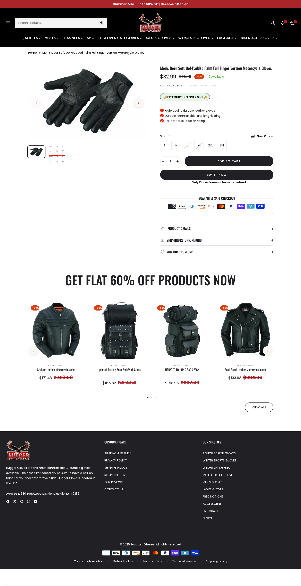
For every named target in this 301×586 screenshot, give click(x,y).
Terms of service (184, 561)
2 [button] (151, 397)
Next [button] (138, 102)
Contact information (89, 561)
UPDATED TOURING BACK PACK (182, 370)
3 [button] (155, 397)
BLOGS (207, 518)
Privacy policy (152, 561)
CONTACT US (113, 489)
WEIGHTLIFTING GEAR (217, 468)
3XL (222, 145)
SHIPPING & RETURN (117, 453)
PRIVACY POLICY (115, 460)
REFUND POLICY (115, 475)
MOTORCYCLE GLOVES (218, 475)
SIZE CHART (210, 511)
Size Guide (265, 136)
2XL (210, 145)
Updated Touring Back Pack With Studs (119, 370)
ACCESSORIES (212, 504)
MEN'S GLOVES (212, 482)
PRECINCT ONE (213, 496)
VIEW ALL (259, 407)
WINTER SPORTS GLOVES (219, 460)
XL (199, 145)
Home (32, 53)
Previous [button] (36, 102)
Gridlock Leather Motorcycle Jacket (56, 370)
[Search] (101, 22)
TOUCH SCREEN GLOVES (219, 453)
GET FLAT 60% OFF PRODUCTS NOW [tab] (150, 280)
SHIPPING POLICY (115, 468)
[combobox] (61, 22)
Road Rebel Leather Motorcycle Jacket (245, 370)
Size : (165, 136)
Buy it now (217, 175)
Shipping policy (216, 561)
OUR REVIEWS (113, 482)
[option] (87, 100)
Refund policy (123, 561)
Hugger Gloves (56, 365)
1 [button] (147, 397)
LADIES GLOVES (213, 489)
